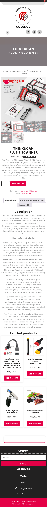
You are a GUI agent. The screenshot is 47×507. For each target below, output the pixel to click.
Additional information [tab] (32, 200)
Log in (23, 482)
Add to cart (18, 183)
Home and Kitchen (18, 71)
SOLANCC (23, 27)
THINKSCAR (26, 193)
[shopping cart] (39, 32)
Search (23, 463)
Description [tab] (11, 200)
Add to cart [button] (12, 378)
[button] (42, 80)
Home (5, 71)
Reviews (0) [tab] (24, 205)
